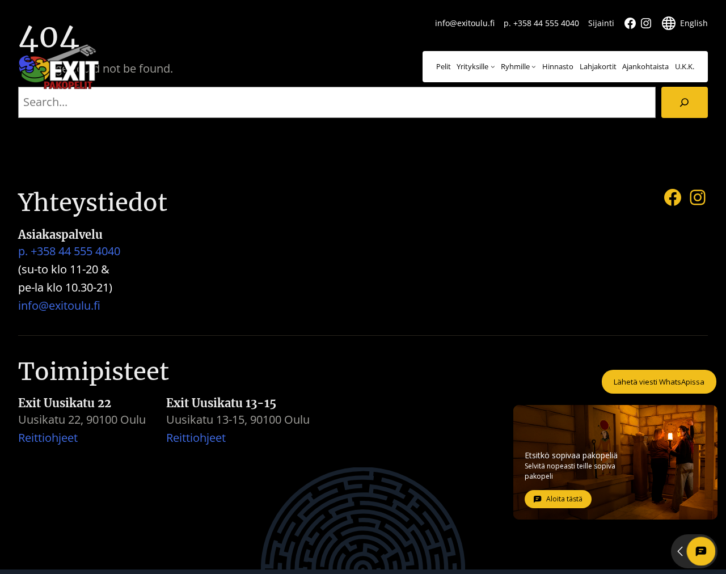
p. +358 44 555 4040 (541, 23)
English (694, 23)
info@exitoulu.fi (465, 23)
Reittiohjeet (48, 437)
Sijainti (601, 23)
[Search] (684, 103)
